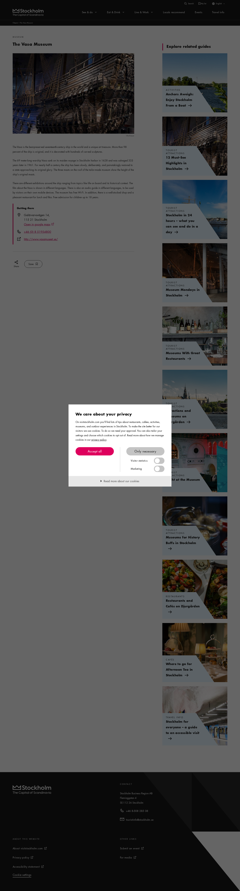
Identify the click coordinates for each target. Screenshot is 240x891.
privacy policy (98, 439)
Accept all (95, 451)
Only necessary (145, 451)
